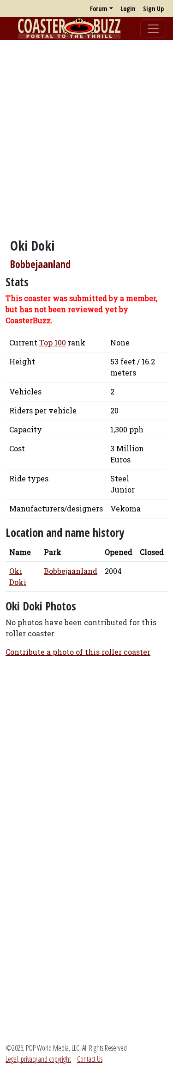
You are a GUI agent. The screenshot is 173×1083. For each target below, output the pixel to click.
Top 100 (52, 342)
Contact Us (89, 1059)
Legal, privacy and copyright (38, 1059)
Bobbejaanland (40, 264)
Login (128, 8)
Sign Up (153, 8)
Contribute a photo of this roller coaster (78, 652)
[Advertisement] (86, 134)
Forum (98, 8)
